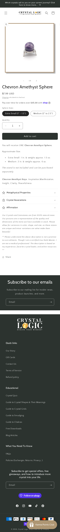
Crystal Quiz (11, 395)
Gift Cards (10, 357)
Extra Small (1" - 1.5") (15, 113)
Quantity (6, 120)
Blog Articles (12, 435)
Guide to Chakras (14, 422)
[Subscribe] (51, 302)
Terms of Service (14, 370)
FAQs (8, 454)
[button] (6, 13)
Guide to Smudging (15, 415)
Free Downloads (13, 429)
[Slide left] (23, 81)
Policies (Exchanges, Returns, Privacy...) (24, 460)
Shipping (5, 97)
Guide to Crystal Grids (16, 409)
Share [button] (8, 257)
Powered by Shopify (41, 529)
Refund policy (12, 377)
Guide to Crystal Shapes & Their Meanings (25, 402)
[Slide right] (36, 81)
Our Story (10, 351)
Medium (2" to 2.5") (43, 113)
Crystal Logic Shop (25, 529)
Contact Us (11, 364)
